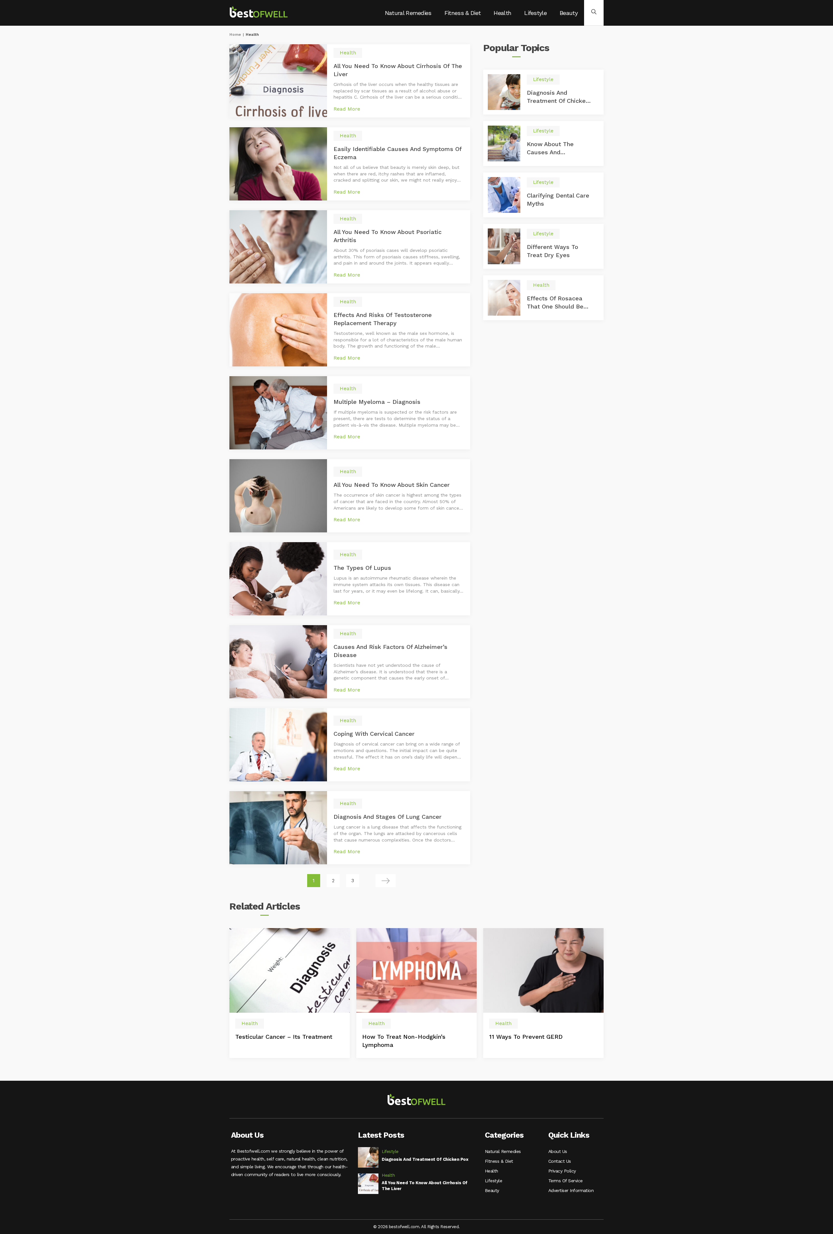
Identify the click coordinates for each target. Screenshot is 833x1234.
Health (502, 12)
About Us (557, 1151)
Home (235, 34)
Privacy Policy (562, 1170)
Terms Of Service (565, 1180)
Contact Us (559, 1161)
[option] (289, 993)
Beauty (569, 12)
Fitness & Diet (462, 12)
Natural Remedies (408, 12)
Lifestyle (535, 12)
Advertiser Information (571, 1190)
